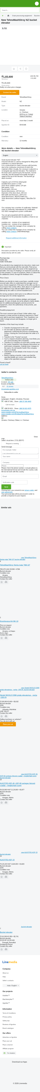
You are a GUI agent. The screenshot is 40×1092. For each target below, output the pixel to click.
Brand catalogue (8, 1028)
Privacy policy (7, 1017)
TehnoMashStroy (25, 97)
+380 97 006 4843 (25, 401)
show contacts (11, 228)
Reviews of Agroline (9, 1024)
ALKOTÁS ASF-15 (7, 860)
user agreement (6, 492)
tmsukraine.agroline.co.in (10, 389)
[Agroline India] (14, 3)
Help (4, 977)
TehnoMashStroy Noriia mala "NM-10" (15, 565)
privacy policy (29, 490)
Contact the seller (9, 92)
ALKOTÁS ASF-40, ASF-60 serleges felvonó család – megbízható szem (17, 784)
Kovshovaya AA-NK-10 (9, 621)
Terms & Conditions (9, 1013)
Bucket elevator (6, 932)
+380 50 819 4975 (25, 408)
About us (6, 973)
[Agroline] (8, 15)
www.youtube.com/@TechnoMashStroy (15, 412)
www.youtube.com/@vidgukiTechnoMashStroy (17, 414)
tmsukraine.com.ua (8, 410)
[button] (37, 3)
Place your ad (8, 724)
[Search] (37, 10)
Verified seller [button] (9, 380)
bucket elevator (25, 106)
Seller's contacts (8, 980)
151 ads (10, 382)
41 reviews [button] (10, 386)
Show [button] (16, 401)
